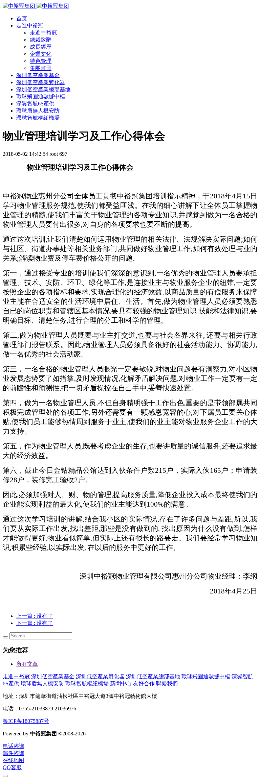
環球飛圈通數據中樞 (205, 676)
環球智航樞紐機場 (87, 683)
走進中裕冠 (16, 676)
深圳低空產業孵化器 (100, 676)
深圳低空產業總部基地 (153, 676)
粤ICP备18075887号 (26, 721)
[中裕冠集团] (36, 6)
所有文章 (27, 664)
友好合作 (144, 683)
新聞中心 (121, 683)
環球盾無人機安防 (42, 683)
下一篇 (34, 623)
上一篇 (34, 616)
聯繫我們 (167, 683)
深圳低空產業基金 (52, 676)
